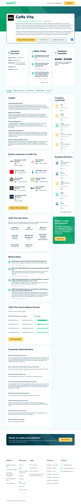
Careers (21, 479)
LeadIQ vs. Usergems (53, 480)
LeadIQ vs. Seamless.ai (53, 477)
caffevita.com (27, 369)
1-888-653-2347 (67, 465)
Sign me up (60, 238)
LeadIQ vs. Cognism (52, 474)
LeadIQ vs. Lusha (51, 471)
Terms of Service (34, 471)
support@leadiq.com (69, 468)
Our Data (21, 486)
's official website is (28, 368)
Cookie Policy (33, 468)
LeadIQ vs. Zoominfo (52, 465)
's (25, 375)
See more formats (15, 339)
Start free (69, 3)
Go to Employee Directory (65, 212)
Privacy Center (23, 489)
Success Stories (10, 483)
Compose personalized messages (9, 474)
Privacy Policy (33, 465)
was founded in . (16, 420)
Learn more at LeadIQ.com (54, 3)
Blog (20, 468)
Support (21, 475)
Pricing (21, 465)
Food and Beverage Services (29, 395)
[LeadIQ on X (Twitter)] (71, 501)
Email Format (43, 39)
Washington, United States (36, 21)
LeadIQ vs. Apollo (51, 468)
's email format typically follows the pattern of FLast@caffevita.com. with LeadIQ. (28, 412)
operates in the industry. (24, 394)
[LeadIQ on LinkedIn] (72, 501)
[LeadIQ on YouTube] (74, 501)
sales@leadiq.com (68, 471)
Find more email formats (17, 414)
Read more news (44, 82)
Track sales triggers (11, 469)
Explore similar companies (18, 208)
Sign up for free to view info (26, 39)
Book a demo (65, 439)
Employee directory (59, 39)
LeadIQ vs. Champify (52, 483)
